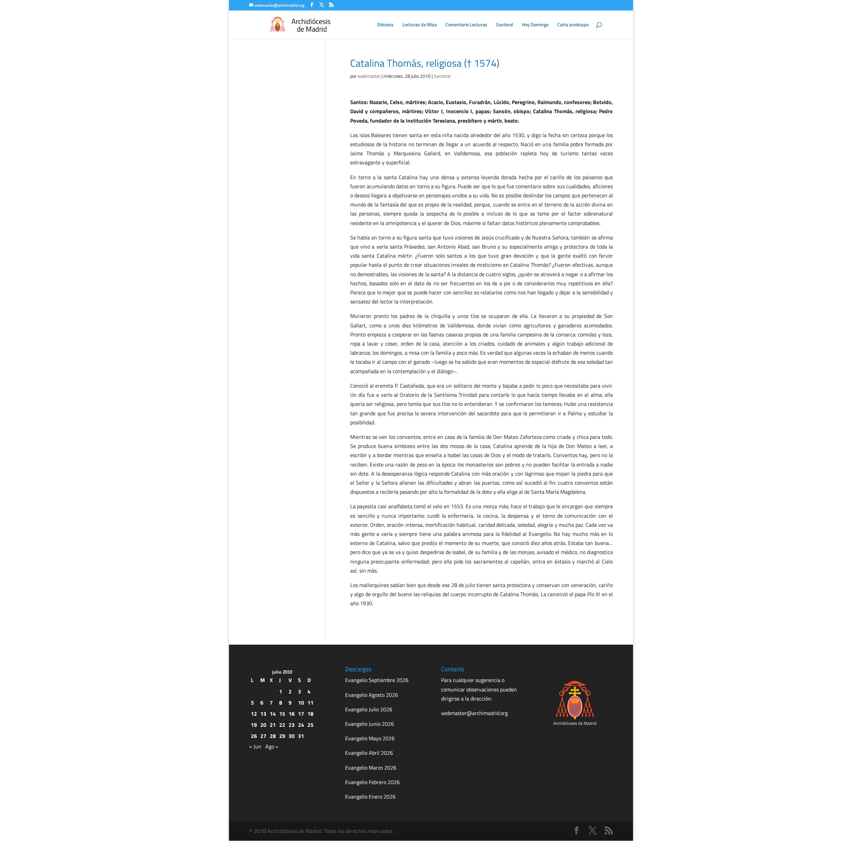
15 (282, 714)
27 (263, 736)
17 (301, 714)
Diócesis (385, 25)
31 (301, 736)
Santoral (504, 25)
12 (254, 714)
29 (282, 736)
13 (263, 714)
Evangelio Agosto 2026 (371, 695)
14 (273, 714)
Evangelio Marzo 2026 (370, 768)
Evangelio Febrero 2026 (372, 782)
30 (292, 736)
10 (301, 703)
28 (273, 736)
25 (310, 725)
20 (263, 725)
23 (292, 725)
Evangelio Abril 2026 (369, 753)
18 (310, 714)
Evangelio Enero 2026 (370, 797)
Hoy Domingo (535, 25)
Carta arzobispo (573, 25)
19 (254, 725)
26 (254, 736)
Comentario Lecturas (466, 25)
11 (310, 703)
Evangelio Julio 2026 (368, 709)
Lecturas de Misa (419, 25)
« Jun (255, 746)
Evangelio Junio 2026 (369, 724)
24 (301, 725)
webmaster (369, 75)
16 (292, 714)
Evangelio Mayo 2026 (370, 738)
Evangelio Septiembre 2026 (376, 680)
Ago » (271, 746)
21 (273, 725)
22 (282, 725)
